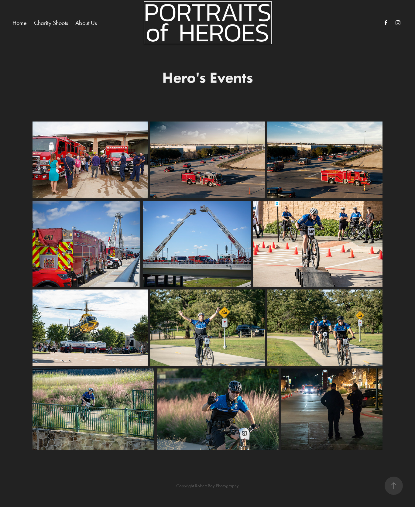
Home (19, 22)
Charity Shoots (51, 22)
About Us (86, 22)
